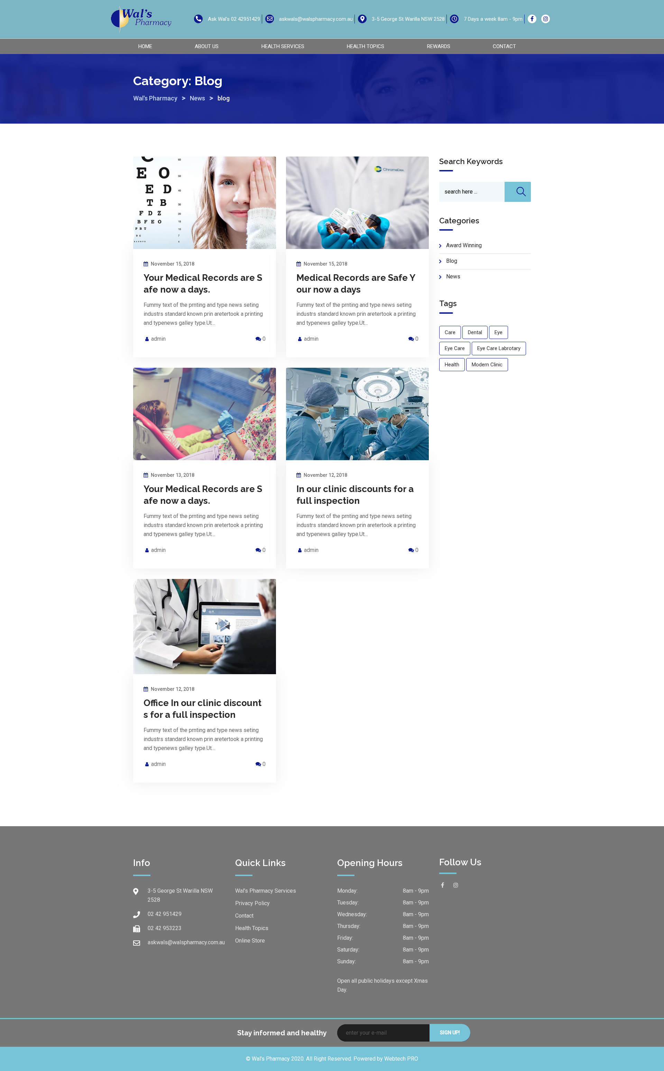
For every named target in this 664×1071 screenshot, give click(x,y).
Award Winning (464, 245)
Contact (504, 46)
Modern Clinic (487, 365)
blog (451, 261)
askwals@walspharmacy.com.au (316, 19)
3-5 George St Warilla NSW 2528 (408, 19)
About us (207, 46)
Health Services (282, 46)
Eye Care (455, 348)
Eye (498, 332)
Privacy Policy (252, 903)
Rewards (438, 46)
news (453, 276)
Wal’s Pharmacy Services (265, 890)
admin (158, 339)
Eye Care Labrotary (498, 348)
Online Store (250, 940)
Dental (475, 332)
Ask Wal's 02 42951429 (234, 19)
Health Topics (365, 46)
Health (452, 365)
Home (145, 46)
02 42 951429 (165, 914)
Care (450, 332)
